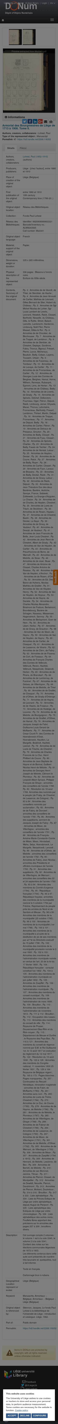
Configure (39, 1415)
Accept (12, 1415)
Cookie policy (21, 1410)
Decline (25, 1415)
